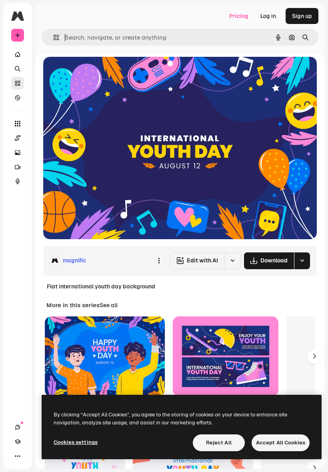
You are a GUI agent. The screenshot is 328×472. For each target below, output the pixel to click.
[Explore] (17, 97)
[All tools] (17, 123)
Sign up (302, 16)
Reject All (219, 442)
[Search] (17, 68)
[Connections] (17, 427)
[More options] (159, 261)
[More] (17, 456)
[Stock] (17, 83)
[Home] (17, 54)
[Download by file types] (302, 260)
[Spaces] (17, 138)
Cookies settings (76, 442)
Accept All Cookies (280, 442)
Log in (268, 16)
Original (94, 72)
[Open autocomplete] (53, 37)
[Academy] (17, 441)
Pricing (238, 16)
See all (109, 305)
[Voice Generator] (17, 181)
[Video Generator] (17, 166)
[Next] (314, 356)
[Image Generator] (17, 152)
